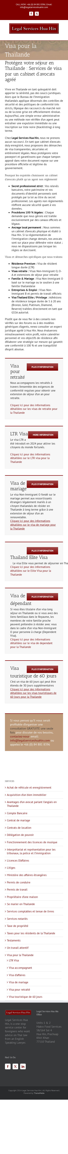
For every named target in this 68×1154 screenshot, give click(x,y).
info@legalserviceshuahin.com (30, 740)
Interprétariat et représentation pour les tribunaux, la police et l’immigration (31, 851)
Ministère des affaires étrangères (27, 875)
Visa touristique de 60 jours (25, 997)
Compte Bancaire (17, 813)
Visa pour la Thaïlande (20, 955)
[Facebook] (8, 1066)
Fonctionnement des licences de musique (32, 842)
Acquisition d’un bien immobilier (26, 795)
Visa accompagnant (20, 968)
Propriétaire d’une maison (22, 897)
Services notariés (17, 919)
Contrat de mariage (18, 820)
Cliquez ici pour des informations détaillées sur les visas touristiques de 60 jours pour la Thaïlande (33, 693)
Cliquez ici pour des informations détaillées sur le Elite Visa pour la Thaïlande (30, 570)
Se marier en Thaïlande (21, 904)
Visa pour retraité (19, 989)
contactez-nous (19, 736)
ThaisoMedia (39, 1093)
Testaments (13, 940)
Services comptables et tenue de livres (30, 911)
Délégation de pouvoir (20, 835)
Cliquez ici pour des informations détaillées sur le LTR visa (30, 456)
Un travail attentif (17, 948)
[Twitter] (15, 1066)
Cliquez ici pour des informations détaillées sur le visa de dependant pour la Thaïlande (31, 643)
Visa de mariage (18, 982)
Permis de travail (17, 889)
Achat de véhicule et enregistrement (29, 787)
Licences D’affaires (18, 860)
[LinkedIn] (23, 1066)
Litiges (11, 868)
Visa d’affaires (17, 975)
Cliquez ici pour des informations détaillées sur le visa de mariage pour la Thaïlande (33, 524)
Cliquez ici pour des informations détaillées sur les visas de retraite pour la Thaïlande (33, 409)
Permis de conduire (18, 882)
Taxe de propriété (17, 926)
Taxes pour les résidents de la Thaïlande (31, 933)
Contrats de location (19, 828)
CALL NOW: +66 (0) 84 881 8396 (30, 4)
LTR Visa (14, 960)
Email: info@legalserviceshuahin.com (36, 6)
